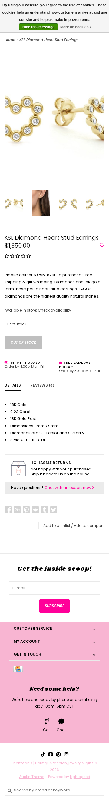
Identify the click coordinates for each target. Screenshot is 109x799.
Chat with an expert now (68, 487)
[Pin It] (26, 509)
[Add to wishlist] (102, 245)
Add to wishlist (56, 525)
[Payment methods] (19, 668)
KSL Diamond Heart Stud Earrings (48, 39)
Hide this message (38, 27)
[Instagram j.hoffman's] (66, 754)
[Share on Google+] (17, 509)
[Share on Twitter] (53, 509)
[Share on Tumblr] (44, 509)
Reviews (42, 385)
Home (10, 39)
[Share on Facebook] (8, 509)
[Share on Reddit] (35, 509)
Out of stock (23, 342)
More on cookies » (76, 27)
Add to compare (89, 525)
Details (13, 385)
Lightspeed (80, 776)
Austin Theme (31, 776)
